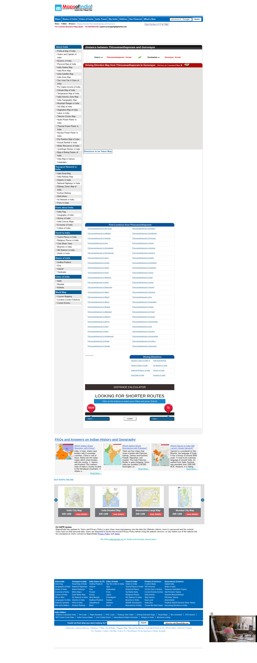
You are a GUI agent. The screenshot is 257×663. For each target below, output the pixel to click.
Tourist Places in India (66, 237)
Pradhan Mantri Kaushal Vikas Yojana (180, 603)
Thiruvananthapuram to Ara (142, 297)
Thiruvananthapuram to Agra (97, 243)
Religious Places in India (68, 240)
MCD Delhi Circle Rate (65, 617)
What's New (150, 19)
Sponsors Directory (82, 628)
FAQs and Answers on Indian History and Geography (95, 439)
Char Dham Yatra (64, 243)
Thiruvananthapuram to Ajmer (98, 272)
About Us (181, 628)
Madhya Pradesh (96, 600)
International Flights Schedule (126, 617)
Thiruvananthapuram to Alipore (98, 302)
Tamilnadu (61, 272)
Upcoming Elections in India (176, 605)
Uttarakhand (94, 603)
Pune (108, 592)
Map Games (150, 597)
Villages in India (147, 617)
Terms (117, 534)
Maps (58, 19)
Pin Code (83, 615)
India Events (150, 595)
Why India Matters (62, 605)
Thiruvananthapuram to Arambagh (144, 302)
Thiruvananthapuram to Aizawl (98, 263)
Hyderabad (110, 589)
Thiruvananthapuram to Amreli (143, 243)
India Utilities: (60, 612)
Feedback (98, 631)
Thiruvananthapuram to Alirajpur (98, 307)
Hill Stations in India (66, 250)
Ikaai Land (149, 600)
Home (57, 24)
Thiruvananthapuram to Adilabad (99, 233)
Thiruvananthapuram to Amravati (144, 238)
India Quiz (149, 603)
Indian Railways (78, 589)
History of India (63, 218)
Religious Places (132, 595)
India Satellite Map (65, 74)
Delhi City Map (74, 510)
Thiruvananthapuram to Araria (142, 307)
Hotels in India (63, 253)
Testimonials (70, 628)
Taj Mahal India (132, 592)
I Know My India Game (154, 605)
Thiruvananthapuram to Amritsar (143, 248)
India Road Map (64, 173)
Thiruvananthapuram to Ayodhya (144, 341)
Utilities (123, 19)
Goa (59, 265)
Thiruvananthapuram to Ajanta (98, 268)
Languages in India (62, 600)
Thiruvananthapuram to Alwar (98, 331)
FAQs (102, 628)
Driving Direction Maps (146, 615)
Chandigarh (111, 597)
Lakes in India (63, 113)
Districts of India (64, 61)
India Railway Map (65, 177)
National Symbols (62, 603)
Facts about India (64, 207)
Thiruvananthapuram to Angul (142, 272)
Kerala (92, 595)
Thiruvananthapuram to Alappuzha (99, 287)
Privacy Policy (104, 534)
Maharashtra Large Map (148, 510)
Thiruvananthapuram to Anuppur (143, 292)
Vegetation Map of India (67, 110)
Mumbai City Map (185, 510)
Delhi (59, 281)
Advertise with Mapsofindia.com (176, 623)
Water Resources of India (68, 146)
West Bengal (94, 597)
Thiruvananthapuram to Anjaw (142, 282)
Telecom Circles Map (66, 116)
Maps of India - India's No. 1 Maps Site (58, 7)
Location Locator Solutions (68, 300)
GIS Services (150, 587)
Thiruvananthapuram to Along (98, 326)
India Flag (61, 212)
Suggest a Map (122, 628)
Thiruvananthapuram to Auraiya (143, 331)
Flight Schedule (96, 615)
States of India (69, 19)
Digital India (169, 584)
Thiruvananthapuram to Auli (142, 326)
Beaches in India (64, 247)
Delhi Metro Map (78, 595)
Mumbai (60, 284)
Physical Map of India (66, 64)
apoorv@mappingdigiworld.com (113, 27)
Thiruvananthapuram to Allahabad (99, 312)
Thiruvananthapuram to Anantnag (144, 268)
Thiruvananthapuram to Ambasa (143, 228)
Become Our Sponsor (136, 628)
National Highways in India (68, 183)
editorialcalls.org (116, 539)
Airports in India (64, 180)
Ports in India (63, 203)
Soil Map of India (64, 106)
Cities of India (86, 19)
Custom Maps (150, 584)
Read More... (95, 473)
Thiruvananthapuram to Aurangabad (145, 336)
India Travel (101, 19)
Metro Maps (77, 592)
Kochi (108, 605)
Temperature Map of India (68, 93)
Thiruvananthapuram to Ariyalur (143, 312)
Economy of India (64, 225)
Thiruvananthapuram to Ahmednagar (100, 253)
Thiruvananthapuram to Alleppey (99, 317)
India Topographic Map (67, 100)
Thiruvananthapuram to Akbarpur (99, 277)
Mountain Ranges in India (68, 103)
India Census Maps (65, 221)
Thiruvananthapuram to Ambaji (98, 341)
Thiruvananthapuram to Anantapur (144, 263)
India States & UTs (97, 582)
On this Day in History (153, 589)
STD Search (190, 615)
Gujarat (60, 269)
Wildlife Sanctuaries (134, 603)
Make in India (170, 587)
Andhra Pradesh (64, 262)
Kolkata (60, 287)
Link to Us (122, 631)
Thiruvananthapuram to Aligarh (98, 297)
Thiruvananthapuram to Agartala (99, 238)
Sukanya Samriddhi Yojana (176, 589)
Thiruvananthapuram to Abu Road (99, 228)
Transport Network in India (66, 168)
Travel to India (62, 233)
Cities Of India (112, 582)
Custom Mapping (64, 296)
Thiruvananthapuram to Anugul (143, 287)
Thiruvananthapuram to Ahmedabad (100, 248)
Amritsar (109, 603)
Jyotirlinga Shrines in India (68, 149)
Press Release (132, 631)
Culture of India (63, 228)
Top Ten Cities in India (115, 584)
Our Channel (135, 19)
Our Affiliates (110, 628)
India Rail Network (159, 360)
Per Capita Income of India (68, 87)
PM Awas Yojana (171, 597)
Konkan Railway (64, 193)
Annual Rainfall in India (67, 142)
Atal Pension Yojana (173, 592)
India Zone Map (64, 77)
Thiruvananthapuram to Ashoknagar (145, 322)
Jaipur (108, 595)
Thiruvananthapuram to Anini (142, 277)
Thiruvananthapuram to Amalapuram (100, 336)
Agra (108, 587)
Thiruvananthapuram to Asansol (143, 317)
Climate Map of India (66, 90)
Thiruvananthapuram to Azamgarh (144, 346)
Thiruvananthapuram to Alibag (98, 292)
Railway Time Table (126, 615)
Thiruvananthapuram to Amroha (143, 253)
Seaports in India (159, 375)
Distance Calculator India (66, 615)
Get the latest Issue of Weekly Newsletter (152, 631)
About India (62, 47)
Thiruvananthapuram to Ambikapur (144, 233)
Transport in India (79, 582)
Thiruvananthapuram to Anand (143, 258)
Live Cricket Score (103, 617)
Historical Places (132, 589)
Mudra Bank (169, 600)
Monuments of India (133, 605)
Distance (72, 24)
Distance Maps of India (139, 365)
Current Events (63, 303)
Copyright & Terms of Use (155, 628)
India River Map (64, 71)
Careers (105, 631)
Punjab (92, 592)
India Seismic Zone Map (67, 97)
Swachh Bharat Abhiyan (174, 595)
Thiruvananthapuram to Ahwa (98, 258)
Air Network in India (65, 199)
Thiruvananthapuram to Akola (98, 282)
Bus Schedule (176, 615)
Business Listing (163, 617)
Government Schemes (174, 582)
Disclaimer (94, 628)
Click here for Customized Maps (168, 65)
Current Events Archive (154, 592)
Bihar (91, 605)
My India (113, 19)
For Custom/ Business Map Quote (69, 27)
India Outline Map (64, 67)
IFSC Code (110, 615)
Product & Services (153, 582)
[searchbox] (181, 19)
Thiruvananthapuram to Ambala (98, 346)
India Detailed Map (111, 510)
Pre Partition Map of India (68, 139)
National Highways (79, 587)
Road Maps (163, 615)
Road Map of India (137, 375)
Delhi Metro (62, 196)
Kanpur (109, 600)
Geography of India (65, 215)
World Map (60, 292)
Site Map (113, 631)
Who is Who (60, 597)
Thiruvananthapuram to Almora (98, 322)
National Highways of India (140, 370)
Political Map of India (66, 51)
